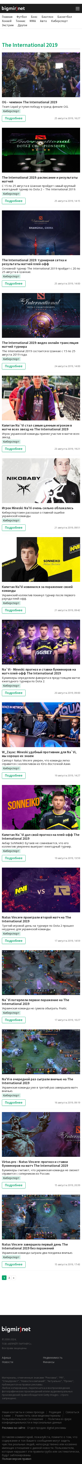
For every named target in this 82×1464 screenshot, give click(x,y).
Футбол (22, 17)
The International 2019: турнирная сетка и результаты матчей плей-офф (34, 262)
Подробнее (14, 118)
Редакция (55, 1412)
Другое (22, 25)
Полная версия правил (16, 1459)
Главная (7, 17)
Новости (7, 1362)
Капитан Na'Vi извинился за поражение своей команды (37, 589)
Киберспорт (59, 21)
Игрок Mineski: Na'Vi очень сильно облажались (37, 508)
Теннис (20, 21)
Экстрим (8, 25)
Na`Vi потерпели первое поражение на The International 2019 (35, 1002)
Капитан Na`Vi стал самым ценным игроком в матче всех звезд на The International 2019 (37, 427)
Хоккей (6, 21)
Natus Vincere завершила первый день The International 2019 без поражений (35, 1246)
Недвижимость (53, 1357)
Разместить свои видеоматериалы (37, 1415)
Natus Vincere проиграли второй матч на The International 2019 (36, 919)
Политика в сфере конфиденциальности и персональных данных (37, 1420)
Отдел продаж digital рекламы (46, 1428)
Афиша (6, 1357)
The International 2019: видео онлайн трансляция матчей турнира (40, 344)
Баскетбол (64, 17)
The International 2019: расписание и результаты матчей (40, 179)
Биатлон (47, 17)
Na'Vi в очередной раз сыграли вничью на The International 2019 (37, 1081)
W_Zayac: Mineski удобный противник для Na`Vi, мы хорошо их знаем (39, 754)
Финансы (48, 1362)
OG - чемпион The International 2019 (29, 102)
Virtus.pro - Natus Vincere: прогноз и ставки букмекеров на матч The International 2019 (35, 1163)
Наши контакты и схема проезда (23, 1412)
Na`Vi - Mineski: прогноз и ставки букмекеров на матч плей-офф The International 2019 (39, 671)
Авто (43, 21)
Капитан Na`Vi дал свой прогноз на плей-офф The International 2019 (41, 836)
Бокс (34, 17)
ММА (33, 21)
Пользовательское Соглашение (22, 1419)
